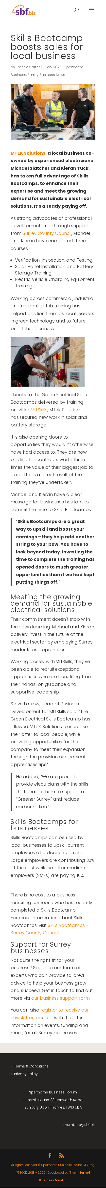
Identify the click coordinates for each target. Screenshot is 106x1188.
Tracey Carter (28, 67)
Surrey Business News (46, 74)
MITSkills (39, 410)
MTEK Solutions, (29, 153)
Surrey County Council (47, 233)
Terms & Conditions (31, 1066)
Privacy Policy (26, 1073)
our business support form (60, 998)
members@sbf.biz (79, 1124)
